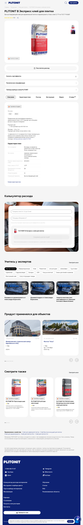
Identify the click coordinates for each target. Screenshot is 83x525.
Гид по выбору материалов (13, 488)
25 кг (16, 114)
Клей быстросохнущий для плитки (51, 432)
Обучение (45, 482)
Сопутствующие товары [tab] (27, 276)
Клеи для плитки (23, 7)
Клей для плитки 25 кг (27, 434)
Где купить (73, 2)
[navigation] (6, 2)
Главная (7, 7)
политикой (56, 520)
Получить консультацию (12, 503)
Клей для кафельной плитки (30, 432)
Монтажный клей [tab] (11, 276)
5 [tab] (12, 361)
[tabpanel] (41, 144)
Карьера (6, 497)
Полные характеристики (14, 182)
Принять (70, 521)
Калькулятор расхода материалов (15, 482)
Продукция (14, 7)
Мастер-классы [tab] (10, 269)
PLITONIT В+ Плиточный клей (15, 401)
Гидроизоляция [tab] (20, 272)
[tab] (10, 97)
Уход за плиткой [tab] (48, 272)
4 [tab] (10, 361)
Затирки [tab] (30, 272)
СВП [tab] (38, 272)
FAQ (43, 488)
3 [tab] (9, 361)
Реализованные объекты (50, 491)
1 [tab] (5, 361)
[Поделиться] (17, 18)
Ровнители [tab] (42, 269)
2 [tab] (7, 361)
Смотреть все (73, 262)
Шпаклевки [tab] (63, 269)
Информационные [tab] (24, 269)
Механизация (8, 491)
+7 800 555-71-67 (10, 469)
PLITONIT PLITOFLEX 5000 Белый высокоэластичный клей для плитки (65, 403)
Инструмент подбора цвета (13, 485)
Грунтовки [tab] (74, 269)
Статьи (44, 485)
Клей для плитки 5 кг (41, 434)
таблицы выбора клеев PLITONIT (22, 139)
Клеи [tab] (34, 269)
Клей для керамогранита (12, 434)
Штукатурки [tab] (53, 269)
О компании (8, 500)
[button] (73, 32)
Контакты (7, 507)
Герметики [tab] (9, 272)
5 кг (10, 114)
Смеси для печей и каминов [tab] (64, 272)
